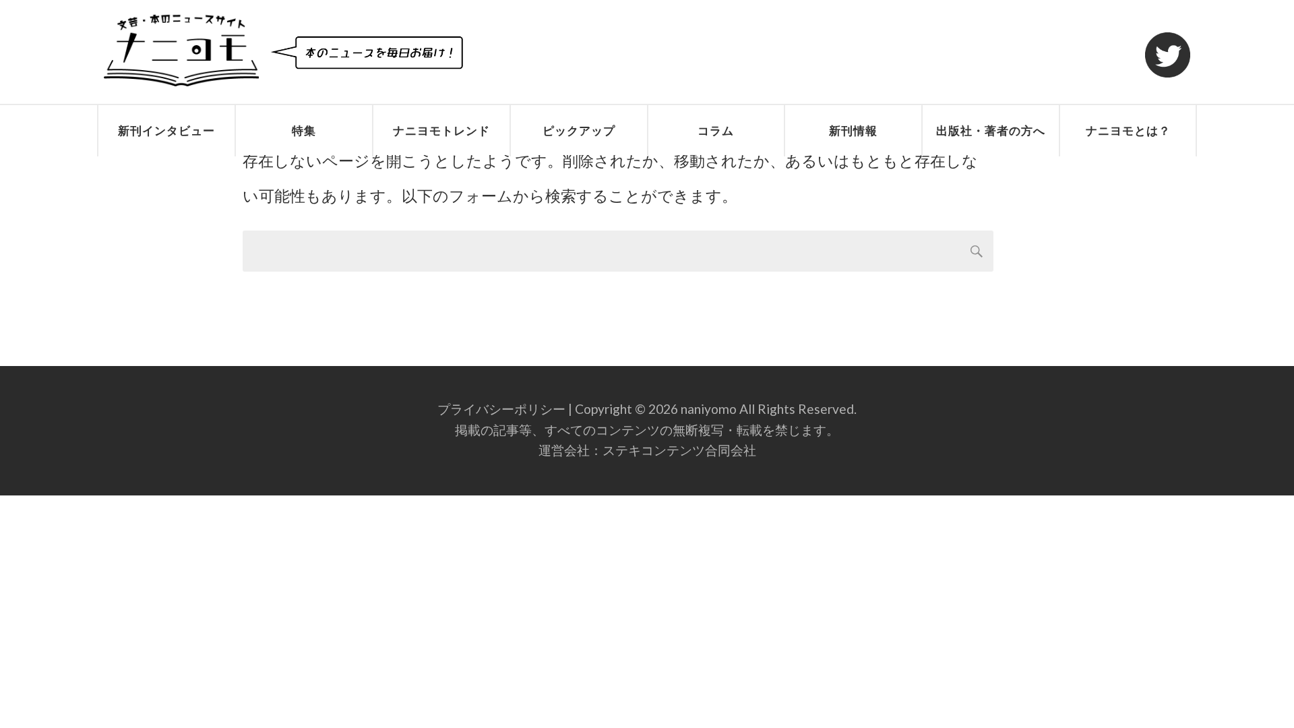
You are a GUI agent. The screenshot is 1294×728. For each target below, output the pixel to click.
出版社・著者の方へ (990, 130)
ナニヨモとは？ (1128, 130)
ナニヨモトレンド (441, 130)
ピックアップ (579, 130)
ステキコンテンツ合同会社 (679, 450)
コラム (716, 130)
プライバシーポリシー (501, 409)
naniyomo (709, 409)
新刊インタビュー (166, 130)
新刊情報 (853, 130)
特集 (304, 130)
